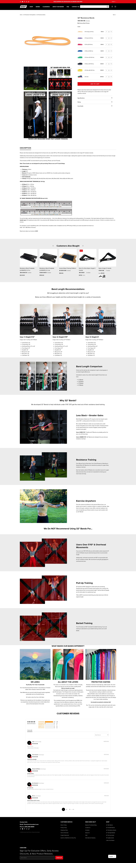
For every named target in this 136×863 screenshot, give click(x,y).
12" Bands (80, 379)
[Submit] (107, 6)
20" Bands (80, 381)
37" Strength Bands (110, 833)
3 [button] (69, 809)
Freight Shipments (65, 835)
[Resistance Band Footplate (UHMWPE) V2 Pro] (28, 258)
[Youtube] (22, 1)
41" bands (106, 590)
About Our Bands (58, 7)
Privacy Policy (64, 827)
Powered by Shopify (36, 832)
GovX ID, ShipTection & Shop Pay (68, 838)
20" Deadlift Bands (110, 827)
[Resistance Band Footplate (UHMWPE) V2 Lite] (48, 258)
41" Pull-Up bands (110, 835)
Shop (31, 7)
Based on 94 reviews (31, 723)
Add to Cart (94, 84)
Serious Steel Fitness (84, 23)
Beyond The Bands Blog (91, 825)
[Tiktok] (28, 1)
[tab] (25, 148)
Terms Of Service (64, 833)
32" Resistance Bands (41, 14)
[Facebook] (20, 1)
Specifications (81, 98)
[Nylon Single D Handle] (107, 258)
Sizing (79, 102)
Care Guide (80, 106)
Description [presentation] (25, 148)
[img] (35, 744)
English (113, 1)
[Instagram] (26, 1)
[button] (81, 21)
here (86, 434)
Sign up (59, 858)
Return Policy (64, 825)
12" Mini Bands (109, 825)
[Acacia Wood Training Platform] (68, 258)
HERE (36, 231)
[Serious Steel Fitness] (23, 7)
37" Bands (80, 383)
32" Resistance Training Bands (29, 14)
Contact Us (75, 7)
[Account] (112, 6)
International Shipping (90, 838)
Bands (38, 7)
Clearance (46, 7)
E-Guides (87, 830)
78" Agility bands (110, 838)
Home (21, 14)
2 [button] (66, 809)
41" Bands (80, 385)
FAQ (68, 7)
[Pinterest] (24, 1)
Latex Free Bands (110, 840)
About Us (87, 833)
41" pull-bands (103, 559)
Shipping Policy (64, 830)
